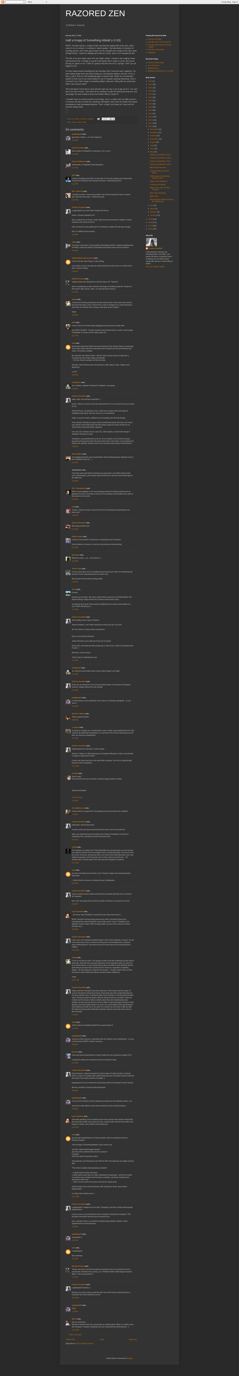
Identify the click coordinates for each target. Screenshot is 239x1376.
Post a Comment (75, 1335)
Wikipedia (151, 52)
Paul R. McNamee (79, 161)
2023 (150, 84)
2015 (150, 110)
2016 (150, 107)
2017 (150, 104)
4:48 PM (75, 446)
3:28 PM (75, 315)
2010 (150, 126)
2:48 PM (75, 271)
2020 (150, 94)
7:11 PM (75, 1277)
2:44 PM (75, 235)
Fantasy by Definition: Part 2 (160, 161)
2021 (150, 91)
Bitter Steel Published (158, 168)
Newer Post (70, 1339)
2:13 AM (75, 801)
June (152, 149)
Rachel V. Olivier (78, 714)
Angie (74, 299)
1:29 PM (75, 1227)
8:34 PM (75, 706)
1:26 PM (75, 883)
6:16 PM (75, 529)
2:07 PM (75, 168)
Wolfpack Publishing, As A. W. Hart (160, 71)
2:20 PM (75, 200)
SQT (73, 175)
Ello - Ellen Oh (77, 191)
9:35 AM (75, 840)
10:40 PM (75, 766)
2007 (150, 226)
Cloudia (75, 773)
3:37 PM (75, 336)
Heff (73, 322)
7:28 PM (75, 582)
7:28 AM (75, 1311)
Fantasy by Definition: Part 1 (160, 164)
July (152, 145)
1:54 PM (75, 154)
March (152, 209)
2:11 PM (75, 184)
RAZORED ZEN (95, 13)
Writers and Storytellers (158, 181)
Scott (74, 589)
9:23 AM (75, 1063)
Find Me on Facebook (156, 50)
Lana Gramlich (77, 911)
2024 (150, 81)
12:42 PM (75, 1330)
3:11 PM (75, 1259)
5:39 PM (75, 515)
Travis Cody (76, 569)
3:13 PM (75, 292)
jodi (73, 507)
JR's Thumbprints (79, 488)
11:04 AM (75, 863)
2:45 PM (75, 251)
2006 (150, 229)
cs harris (75, 727)
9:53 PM (75, 720)
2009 (150, 219)
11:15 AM (75, 1127)
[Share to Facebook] (111, 119)
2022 (150, 88)
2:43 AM (75, 1015)
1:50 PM (75, 140)
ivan (73, 343)
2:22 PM (75, 1240)
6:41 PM (75, 547)
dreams (74, 122)
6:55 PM (75, 561)
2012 (150, 120)
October (153, 136)
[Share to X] (108, 119)
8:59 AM (75, 1044)
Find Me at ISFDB (154, 39)
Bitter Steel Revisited (158, 193)
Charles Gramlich (79, 207)
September (154, 139)
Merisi (74, 1319)
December (154, 129)
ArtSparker (76, 382)
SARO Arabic (77, 537)
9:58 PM (75, 929)
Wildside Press (153, 68)
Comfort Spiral (77, 797)
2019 (150, 97)
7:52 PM (75, 674)
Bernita (75, 1052)
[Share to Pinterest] (113, 119)
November (154, 132)
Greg (74, 1022)
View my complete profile (155, 267)
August (153, 142)
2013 (150, 117)
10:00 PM (75, 1298)
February (153, 212)
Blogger (130, 1358)
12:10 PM (75, 1197)
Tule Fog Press (153, 65)
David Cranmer (78, 148)
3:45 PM (75, 375)
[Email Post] (98, 119)
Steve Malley (77, 454)
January (153, 215)
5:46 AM (75, 1028)
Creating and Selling (157, 185)
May (152, 152)
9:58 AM (75, 1109)
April (152, 205)
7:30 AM (75, 814)
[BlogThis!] (105, 119)
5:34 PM (75, 499)
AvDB (74, 847)
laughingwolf (77, 134)
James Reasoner (78, 523)
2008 (150, 222)
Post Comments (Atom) (84, 1344)
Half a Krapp (82, 122)
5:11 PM (75, 463)
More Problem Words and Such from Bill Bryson (161, 200)
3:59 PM (75, 389)
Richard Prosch (78, 279)
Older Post (133, 1339)
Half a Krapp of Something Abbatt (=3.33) (160, 177)
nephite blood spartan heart (82, 258)
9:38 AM (75, 1091)
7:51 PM (75, 609)
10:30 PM (75, 950)
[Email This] (103, 119)
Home (102, 1339)
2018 (150, 101)
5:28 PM (75, 481)
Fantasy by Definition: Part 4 (160, 155)
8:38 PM (75, 904)
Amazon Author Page (156, 63)
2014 (150, 114)
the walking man (78, 808)
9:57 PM (75, 738)
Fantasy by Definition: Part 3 (160, 158)
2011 (150, 123)
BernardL (75, 555)
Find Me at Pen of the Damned (159, 42)
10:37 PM (75, 980)
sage (74, 242)
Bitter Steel (154, 196)
